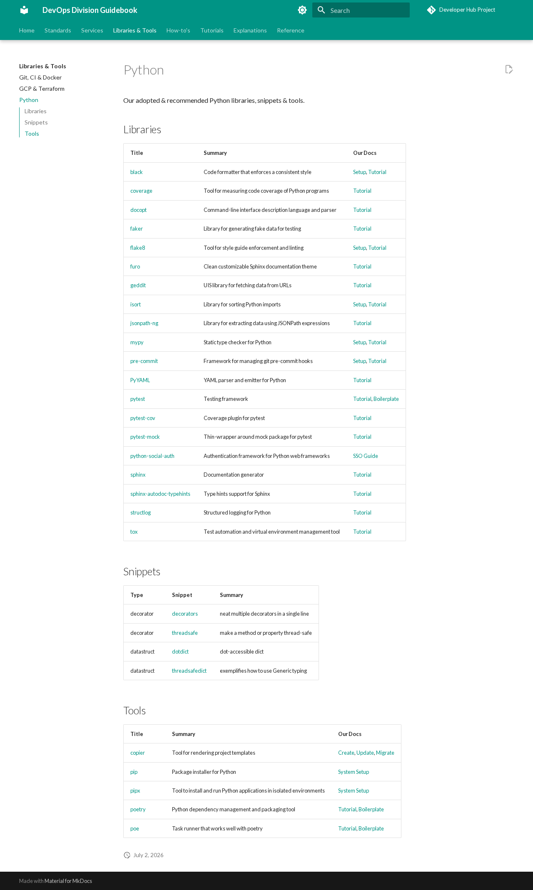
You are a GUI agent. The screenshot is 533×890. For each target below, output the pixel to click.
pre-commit (144, 361)
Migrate (385, 752)
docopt (138, 209)
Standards (58, 30)
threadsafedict (189, 670)
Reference (290, 30)
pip (133, 771)
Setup (359, 172)
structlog (140, 512)
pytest (137, 398)
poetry (138, 809)
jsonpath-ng (144, 323)
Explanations (250, 30)
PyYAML (140, 380)
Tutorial (377, 172)
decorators (185, 613)
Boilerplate (386, 398)
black (136, 172)
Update (365, 752)
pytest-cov (142, 418)
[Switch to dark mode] (302, 10)
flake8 (137, 247)
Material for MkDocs (68, 881)
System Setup (353, 771)
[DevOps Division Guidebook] (24, 10)
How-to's (178, 30)
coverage (141, 190)
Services (92, 30)
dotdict (180, 651)
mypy (137, 342)
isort (135, 304)
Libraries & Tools (135, 30)
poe (134, 828)
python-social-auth (152, 455)
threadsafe (185, 632)
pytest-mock (145, 436)
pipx (135, 790)
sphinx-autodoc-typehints (160, 493)
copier (137, 752)
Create (346, 752)
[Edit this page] (509, 69)
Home (27, 30)
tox (133, 531)
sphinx (137, 474)
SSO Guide (365, 455)
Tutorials (212, 30)
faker (136, 228)
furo (135, 266)
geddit (138, 285)
